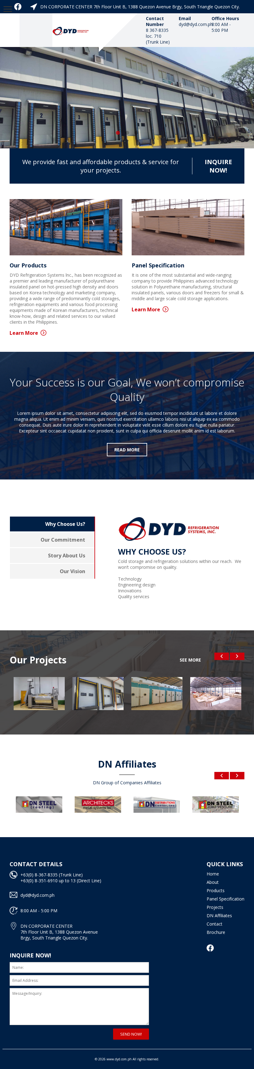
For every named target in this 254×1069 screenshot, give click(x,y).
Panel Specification (225, 899)
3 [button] (136, 133)
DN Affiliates (219, 915)
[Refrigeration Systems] (71, 30)
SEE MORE (190, 660)
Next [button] (237, 656)
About (213, 882)
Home (213, 874)
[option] (127, 97)
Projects (215, 907)
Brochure (216, 932)
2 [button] (127, 133)
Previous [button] (221, 656)
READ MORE (127, 450)
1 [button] (118, 133)
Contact (214, 924)
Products (216, 890)
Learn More (24, 333)
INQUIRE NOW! (218, 166)
